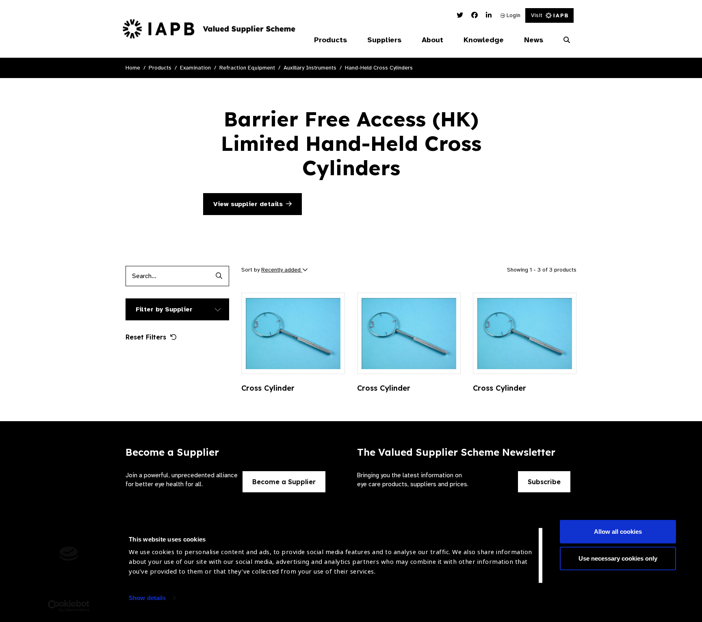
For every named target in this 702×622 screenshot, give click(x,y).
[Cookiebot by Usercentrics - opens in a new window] (68, 606)
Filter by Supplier (164, 309)
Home (133, 67)
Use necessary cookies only (617, 558)
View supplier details (248, 204)
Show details (147, 597)
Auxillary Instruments (310, 67)
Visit (536, 15)
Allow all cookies (618, 531)
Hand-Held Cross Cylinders (379, 67)
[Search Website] (566, 40)
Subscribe (544, 482)
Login (512, 15)
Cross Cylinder (268, 388)
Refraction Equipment (247, 67)
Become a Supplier (284, 482)
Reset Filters (146, 337)
